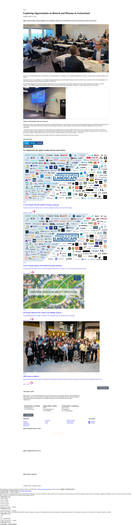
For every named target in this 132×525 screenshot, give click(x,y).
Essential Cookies (5, 490)
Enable (14, 507)
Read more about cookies (25, 490)
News (24, 9)
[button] (26, 143)
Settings (62, 489)
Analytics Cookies (14, 490)
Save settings (4, 524)
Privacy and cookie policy (45, 489)
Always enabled (14, 492)
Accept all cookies (70, 489)
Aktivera (14, 510)
